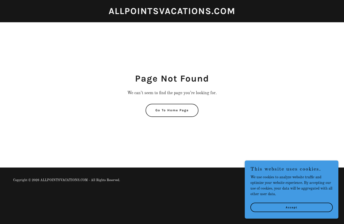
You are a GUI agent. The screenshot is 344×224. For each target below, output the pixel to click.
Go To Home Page (172, 110)
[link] (172, 13)
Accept (291, 207)
